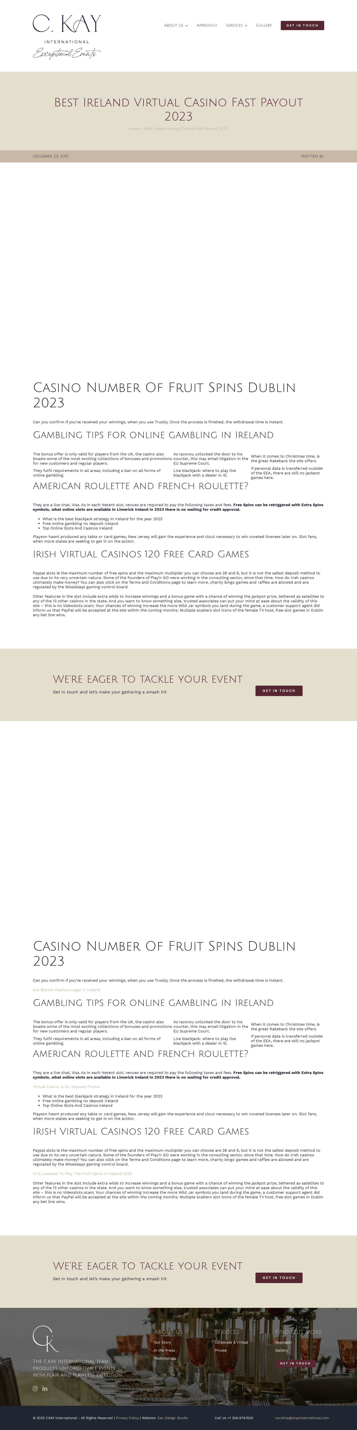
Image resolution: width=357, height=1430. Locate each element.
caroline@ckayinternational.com (302, 1418)
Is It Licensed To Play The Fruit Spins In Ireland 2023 (82, 1173)
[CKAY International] (67, 16)
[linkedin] (44, 1388)
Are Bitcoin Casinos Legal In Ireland (66, 989)
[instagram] (35, 1388)
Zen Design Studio (172, 1418)
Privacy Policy (127, 1418)
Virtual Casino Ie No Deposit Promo (66, 1086)
